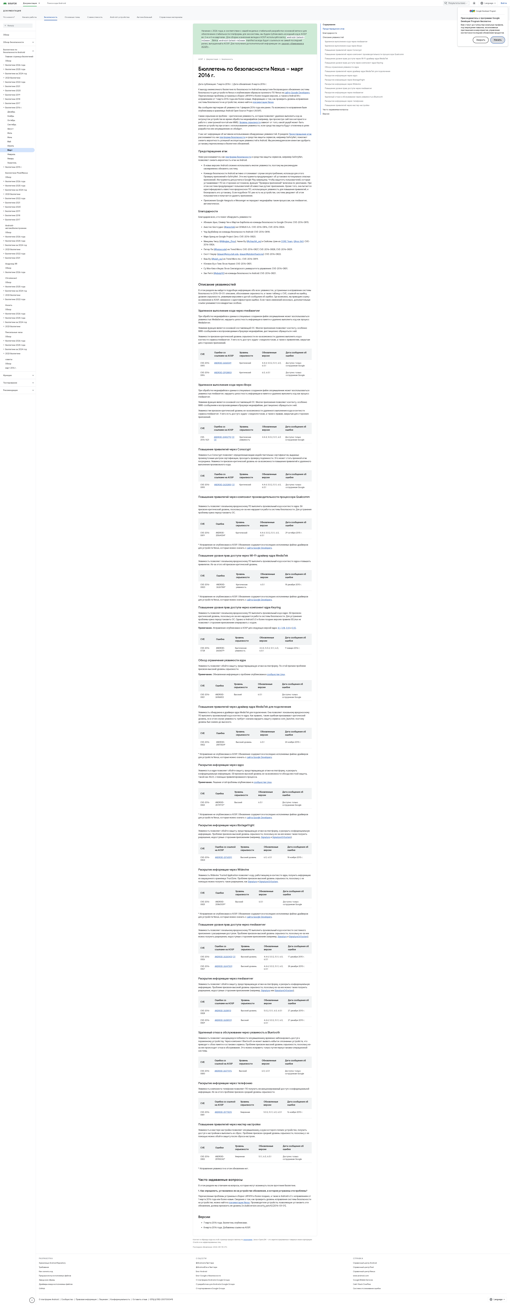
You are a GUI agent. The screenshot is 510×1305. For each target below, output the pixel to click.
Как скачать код (46, 1271)
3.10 (294, 628)
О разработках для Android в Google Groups (215, 1284)
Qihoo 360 (299, 241)
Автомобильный (144, 17)
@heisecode (220, 249)
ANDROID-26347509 (223, 966)
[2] (233, 437)
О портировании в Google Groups (210, 1288)
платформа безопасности (232, 137)
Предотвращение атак (300, 134)
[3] (215, 440)
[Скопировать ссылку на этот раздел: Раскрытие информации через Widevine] (251, 869)
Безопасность (50, 17)
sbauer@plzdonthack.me (251, 254)
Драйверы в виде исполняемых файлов (55, 1284)
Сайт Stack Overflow (362, 1284)
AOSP (200, 59)
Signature (265, 837)
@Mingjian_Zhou (227, 241)
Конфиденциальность (120, 1299)
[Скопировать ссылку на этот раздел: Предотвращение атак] (230, 151)
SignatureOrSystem (281, 837)
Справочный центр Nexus (364, 1271)
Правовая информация (86, 1299)
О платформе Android (49, 1299)
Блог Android (201, 1271)
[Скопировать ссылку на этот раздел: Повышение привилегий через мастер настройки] (263, 1124)
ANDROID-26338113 (223, 1010)
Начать (498, 40)
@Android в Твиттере (205, 1263)
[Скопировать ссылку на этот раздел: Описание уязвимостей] (238, 284)
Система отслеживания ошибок (367, 1288)
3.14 (288, 628)
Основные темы (72, 17)
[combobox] (456, 3)
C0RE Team (286, 241)
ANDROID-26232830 (222, 484)
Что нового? (9, 17)
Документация (30, 3)
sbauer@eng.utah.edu (228, 254)
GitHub (42, 1288)
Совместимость (94, 17)
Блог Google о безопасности (208, 1275)
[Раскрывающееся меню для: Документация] (40, 3)
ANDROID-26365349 (222, 363)
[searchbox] (18, 26)
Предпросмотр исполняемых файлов (55, 1275)
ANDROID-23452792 (222, 437)
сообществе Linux (276, 674)
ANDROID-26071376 (223, 1071)
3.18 (283, 628)
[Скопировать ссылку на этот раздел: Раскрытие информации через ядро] (246, 765)
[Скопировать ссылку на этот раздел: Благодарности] (220, 211)
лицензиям (247, 1239)
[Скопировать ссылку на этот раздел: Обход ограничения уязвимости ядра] (248, 660)
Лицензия (103, 1299)
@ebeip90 (219, 273)
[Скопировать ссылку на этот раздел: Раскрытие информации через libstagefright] (257, 825)
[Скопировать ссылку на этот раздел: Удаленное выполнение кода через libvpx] (254, 385)
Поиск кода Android (56, 3)
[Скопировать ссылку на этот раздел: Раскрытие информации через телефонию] (255, 1083)
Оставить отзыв (140, 1299)
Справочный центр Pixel (363, 1267)
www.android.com (361, 1275)
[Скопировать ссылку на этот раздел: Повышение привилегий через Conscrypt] (253, 449)
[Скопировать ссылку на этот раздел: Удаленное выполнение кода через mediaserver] (262, 311)
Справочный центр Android (365, 1263)
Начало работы (29, 17)
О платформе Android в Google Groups (213, 1280)
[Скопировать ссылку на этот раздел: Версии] (212, 1217)
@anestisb (230, 227)
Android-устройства (119, 17)
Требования (44, 1267)
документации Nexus (263, 102)
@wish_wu (217, 259)
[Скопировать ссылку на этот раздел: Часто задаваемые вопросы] (245, 1180)
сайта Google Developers (259, 548)
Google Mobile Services (363, 1280)
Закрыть (480, 40)
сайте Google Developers (297, 92)
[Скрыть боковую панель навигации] (32, 1300)
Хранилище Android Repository (52, 1263)
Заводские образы (47, 1280)
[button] (15, 42)
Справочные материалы (170, 17)
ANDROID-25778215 (223, 1112)
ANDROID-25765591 (223, 857)
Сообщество (67, 1299)
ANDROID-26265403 (223, 957)
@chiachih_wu (254, 241)
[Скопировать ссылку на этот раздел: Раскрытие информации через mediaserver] (256, 978)
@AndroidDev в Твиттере (206, 1267)
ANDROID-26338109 (223, 1020)
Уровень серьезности (250, 122)
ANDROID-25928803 (223, 372)
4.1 (279, 628)
